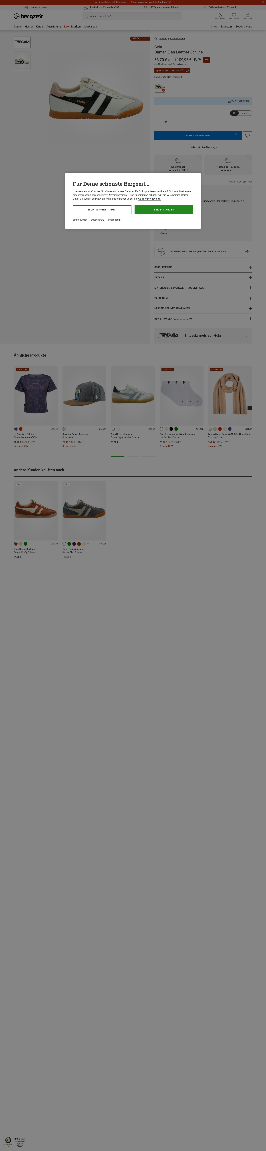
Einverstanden (164, 209)
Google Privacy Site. (149, 198)
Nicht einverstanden (102, 209)
